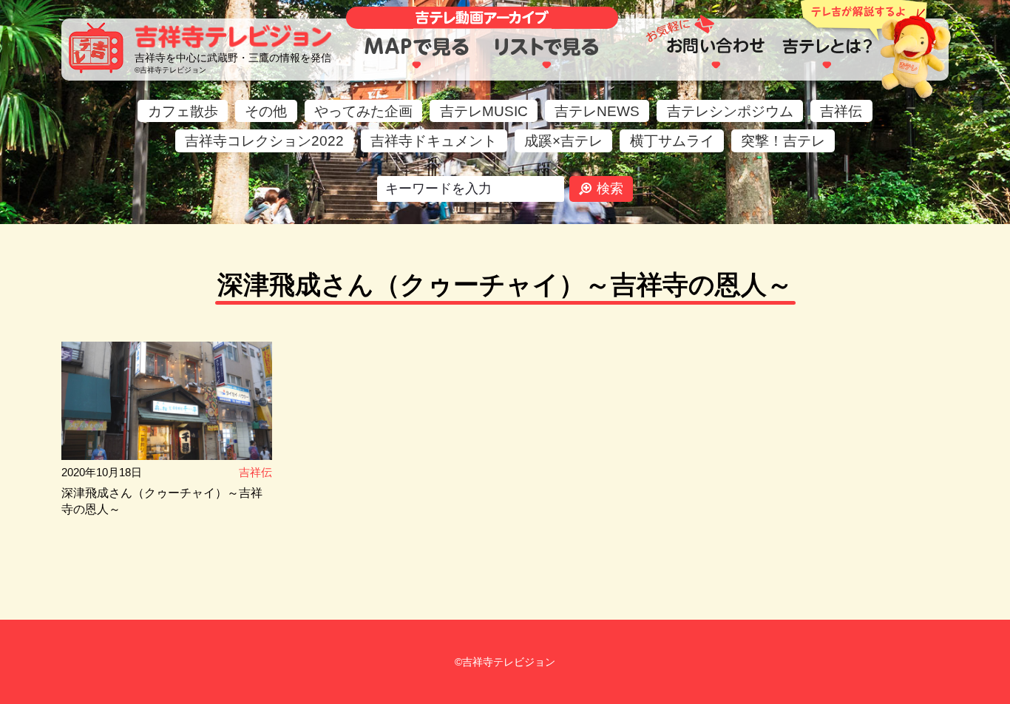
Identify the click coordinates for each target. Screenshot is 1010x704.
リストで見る (547, 53)
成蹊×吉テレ (563, 141)
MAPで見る (417, 53)
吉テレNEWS (597, 111)
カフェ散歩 (183, 111)
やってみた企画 (363, 111)
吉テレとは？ (827, 53)
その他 (266, 111)
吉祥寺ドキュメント (433, 141)
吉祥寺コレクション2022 (264, 141)
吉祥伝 (841, 111)
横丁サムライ (672, 141)
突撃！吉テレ (783, 141)
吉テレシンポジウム (730, 111)
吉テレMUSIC (484, 111)
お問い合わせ (715, 53)
